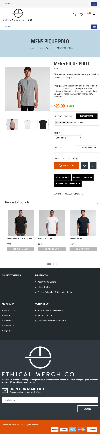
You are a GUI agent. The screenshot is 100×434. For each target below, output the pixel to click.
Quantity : (59, 158)
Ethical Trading (44, 287)
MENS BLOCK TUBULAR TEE (19, 238)
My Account (9, 310)
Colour (58, 147)
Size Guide (63, 177)
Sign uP (7, 331)
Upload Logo (65, 116)
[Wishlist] (81, 14)
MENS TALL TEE (45, 238)
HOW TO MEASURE (84, 177)
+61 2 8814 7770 (45, 315)
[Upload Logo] (71, 116)
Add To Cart (22, 249)
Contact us (9, 326)
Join (87, 408)
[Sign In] (94, 14)
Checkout (8, 321)
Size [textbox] (57, 133)
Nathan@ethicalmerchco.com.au (53, 321)
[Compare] (93, 165)
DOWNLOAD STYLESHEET (69, 184)
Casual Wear (45, 48)
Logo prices (86, 116)
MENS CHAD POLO (78, 238)
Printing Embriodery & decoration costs (55, 292)
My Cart (7, 315)
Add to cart (68, 165)
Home (31, 48)
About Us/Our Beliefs (47, 282)
